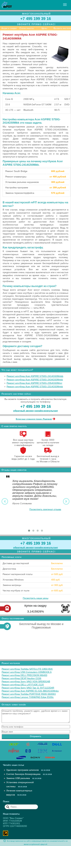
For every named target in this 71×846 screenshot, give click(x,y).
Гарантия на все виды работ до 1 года (23, 457)
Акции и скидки (9, 28)
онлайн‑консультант (46, 410)
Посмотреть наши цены (35, 598)
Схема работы (26, 28)
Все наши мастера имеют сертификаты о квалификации (23, 442)
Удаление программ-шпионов (22, 770)
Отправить (35, 736)
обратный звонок (23, 410)
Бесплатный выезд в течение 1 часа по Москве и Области (47, 459)
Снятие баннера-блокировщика (23, 774)
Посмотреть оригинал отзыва (45, 509)
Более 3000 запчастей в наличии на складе (48, 442)
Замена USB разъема (18, 778)
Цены (44, 28)
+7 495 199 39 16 (35, 18)
